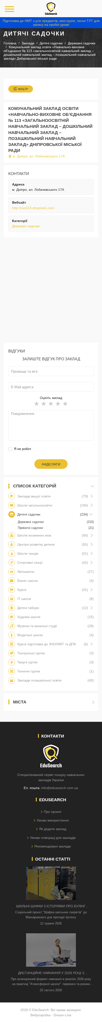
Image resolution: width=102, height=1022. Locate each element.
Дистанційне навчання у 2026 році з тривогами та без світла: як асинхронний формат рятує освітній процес (51, 973)
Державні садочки (26, 226)
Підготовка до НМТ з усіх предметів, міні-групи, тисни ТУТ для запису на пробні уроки (51, 22)
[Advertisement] (51, 291)
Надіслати (51, 464)
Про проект (52, 812)
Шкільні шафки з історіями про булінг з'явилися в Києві (51, 906)
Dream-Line (62, 1015)
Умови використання (53, 820)
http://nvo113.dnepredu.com (33, 208)
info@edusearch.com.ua (59, 788)
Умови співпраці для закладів (52, 838)
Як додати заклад (52, 829)
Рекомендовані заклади (52, 846)
